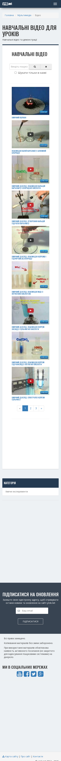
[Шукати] (35, 66)
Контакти (38, 756)
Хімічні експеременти (16, 491)
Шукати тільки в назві (31, 72)
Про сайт (25, 756)
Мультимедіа (24, 15)
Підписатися (30, 621)
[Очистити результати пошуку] (46, 66)
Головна (9, 15)
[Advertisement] (30, 440)
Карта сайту (11, 756)
